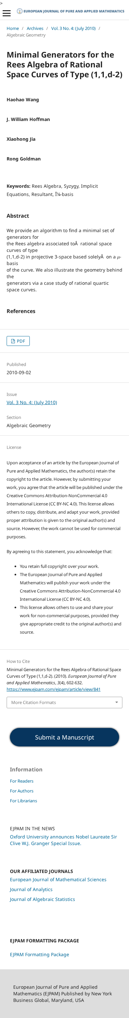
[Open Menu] (6, 13)
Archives (35, 28)
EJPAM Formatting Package (39, 954)
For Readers (21, 781)
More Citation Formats (33, 702)
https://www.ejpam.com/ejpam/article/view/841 (54, 689)
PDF (20, 341)
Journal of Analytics (31, 889)
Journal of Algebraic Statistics (42, 899)
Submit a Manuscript (64, 737)
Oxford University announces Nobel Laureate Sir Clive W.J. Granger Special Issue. (63, 840)
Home (13, 28)
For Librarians (23, 801)
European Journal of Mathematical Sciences (58, 879)
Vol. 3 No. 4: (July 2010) (73, 28)
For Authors (21, 791)
